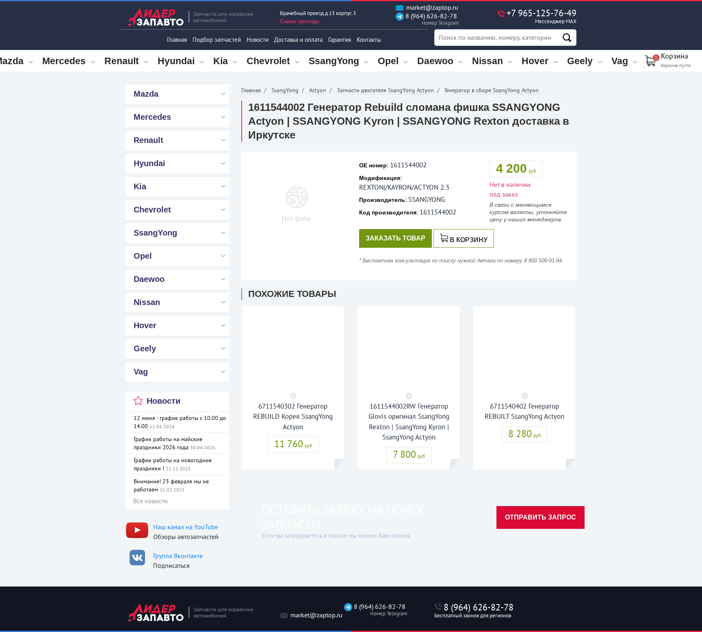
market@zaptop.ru (431, 7)
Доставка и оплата (298, 39)
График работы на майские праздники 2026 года (174, 443)
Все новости (150, 501)
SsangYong (285, 90)
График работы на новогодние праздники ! (173, 464)
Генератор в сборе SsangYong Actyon (491, 90)
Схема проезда (299, 21)
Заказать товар (395, 238)
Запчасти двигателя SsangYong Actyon (385, 90)
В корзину (469, 239)
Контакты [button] (369, 39)
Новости (258, 39)
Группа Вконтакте (178, 556)
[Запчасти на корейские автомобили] (197, 17)
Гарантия (339, 39)
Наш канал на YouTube (185, 527)
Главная (177, 39)
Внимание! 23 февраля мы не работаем (171, 485)
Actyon (317, 90)
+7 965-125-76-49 (541, 16)
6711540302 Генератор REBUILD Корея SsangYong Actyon (293, 416)
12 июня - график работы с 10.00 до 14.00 (180, 422)
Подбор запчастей (217, 39)
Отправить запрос (540, 517)
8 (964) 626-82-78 (430, 19)
